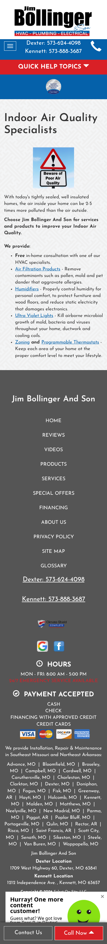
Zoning (22, 342)
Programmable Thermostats (70, 342)
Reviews (53, 435)
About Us (53, 522)
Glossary (54, 566)
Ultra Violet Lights (34, 315)
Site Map (53, 551)
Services (53, 479)
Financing (53, 508)
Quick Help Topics (50, 67)
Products (53, 464)
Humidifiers (27, 289)
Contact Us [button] (28, 933)
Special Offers (53, 493)
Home (53, 421)
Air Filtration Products (37, 269)
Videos (53, 450)
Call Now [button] (76, 933)
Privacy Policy (53, 537)
